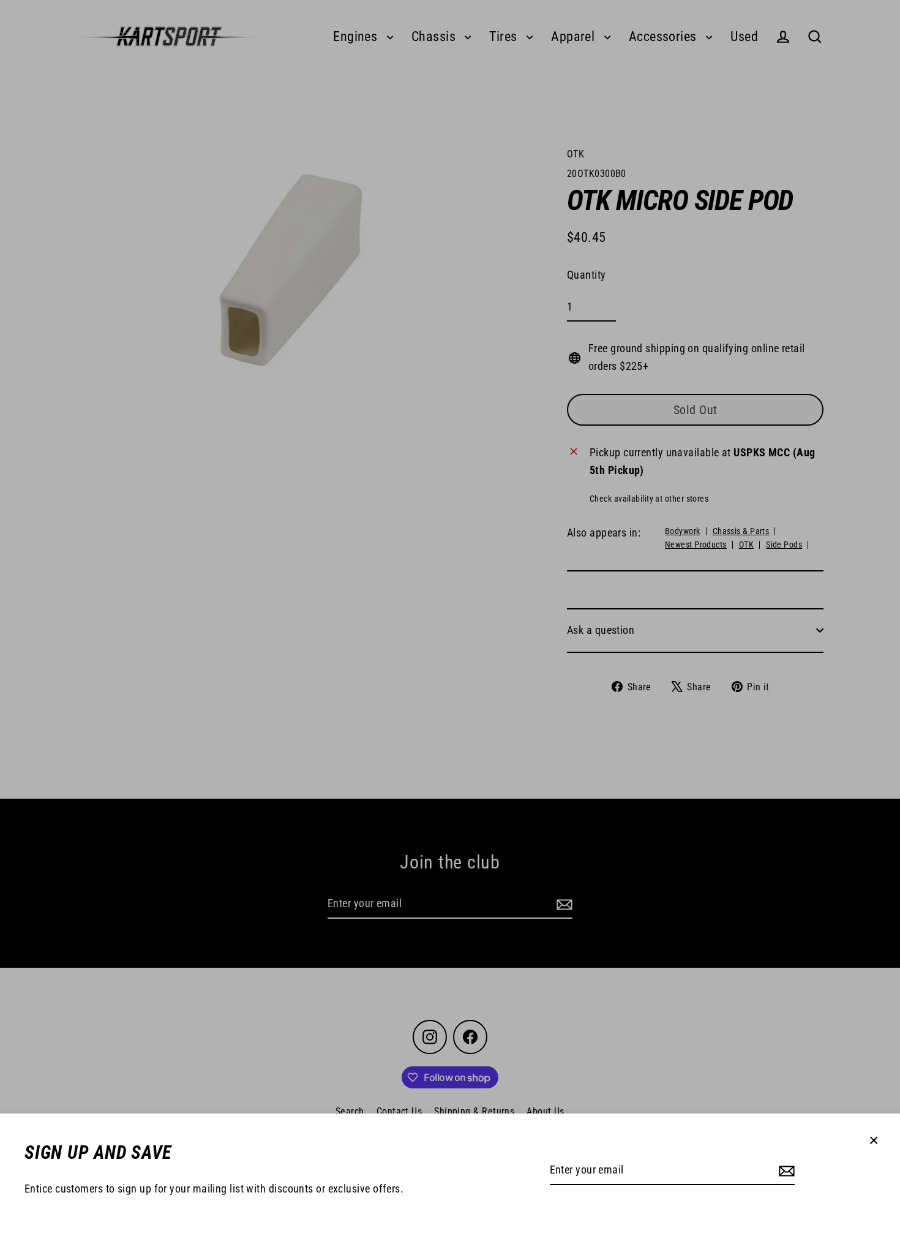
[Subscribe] (785, 1170)
